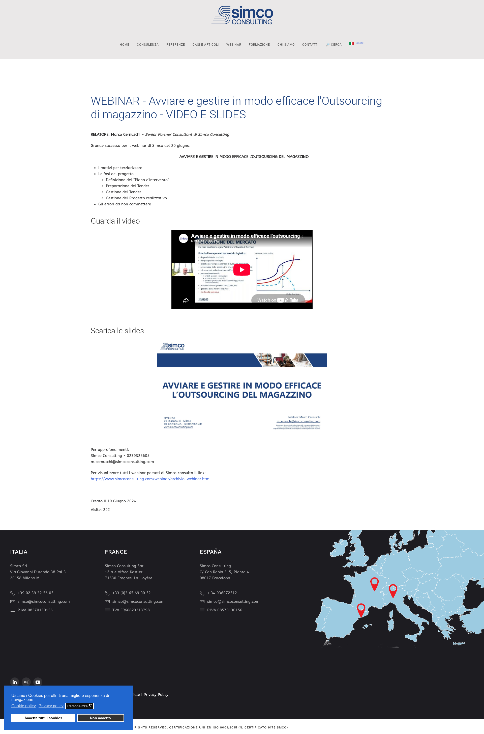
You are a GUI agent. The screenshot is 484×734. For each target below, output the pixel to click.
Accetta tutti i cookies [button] (43, 718)
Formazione (259, 44)
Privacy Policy (156, 694)
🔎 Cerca (334, 44)
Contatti (310, 44)
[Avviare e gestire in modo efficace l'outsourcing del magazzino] (242, 388)
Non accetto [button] (100, 718)
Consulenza (148, 44)
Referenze (175, 44)
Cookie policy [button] (23, 706)
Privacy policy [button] (51, 706)
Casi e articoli (206, 44)
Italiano (359, 43)
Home (124, 44)
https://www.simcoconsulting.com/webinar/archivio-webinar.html (151, 479)
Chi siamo (286, 44)
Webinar (233, 44)
